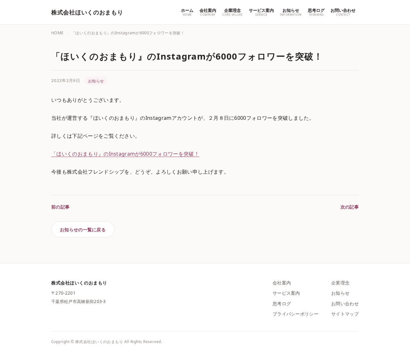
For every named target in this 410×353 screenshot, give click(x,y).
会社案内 (282, 283)
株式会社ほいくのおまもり (87, 12)
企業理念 (340, 283)
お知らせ (96, 80)
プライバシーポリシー (295, 314)
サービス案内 (286, 293)
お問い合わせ (345, 303)
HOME (57, 33)
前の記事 (60, 207)
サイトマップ (345, 314)
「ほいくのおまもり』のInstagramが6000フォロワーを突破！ (125, 153)
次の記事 (349, 207)
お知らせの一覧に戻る (83, 229)
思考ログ (282, 303)
